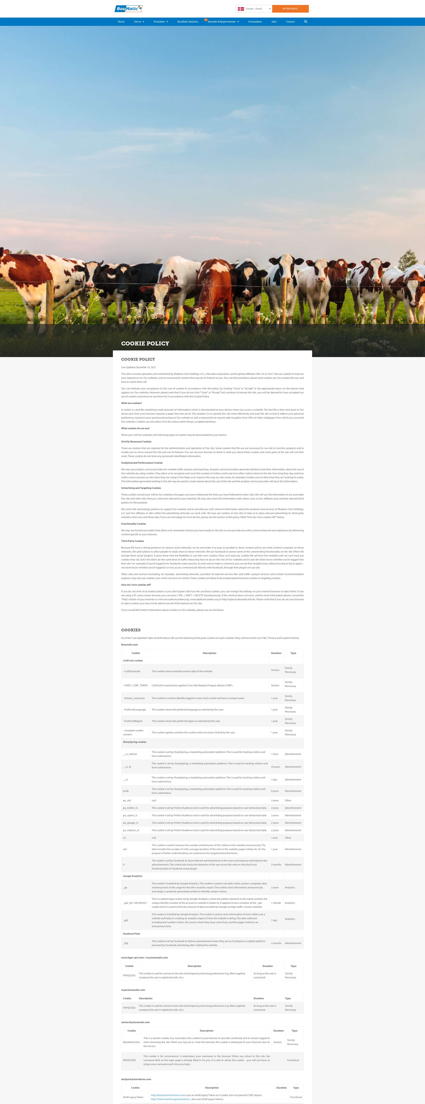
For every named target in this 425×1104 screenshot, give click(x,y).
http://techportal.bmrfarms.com (168, 1095)
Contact (290, 21)
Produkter (159, 21)
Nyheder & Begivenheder (222, 21)
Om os (137, 21)
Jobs (273, 21)
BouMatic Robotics (187, 21)
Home (121, 21)
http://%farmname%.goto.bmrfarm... (171, 1099)
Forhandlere (255, 21)
